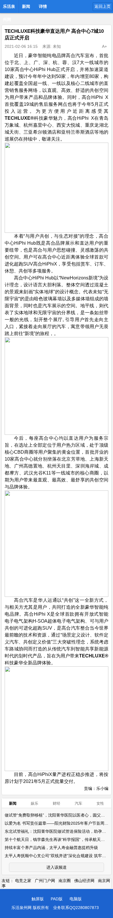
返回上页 (102, 6)
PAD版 (57, 899)
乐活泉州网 (9, 8)
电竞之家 (23, 880)
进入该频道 (56, 867)
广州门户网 (45, 880)
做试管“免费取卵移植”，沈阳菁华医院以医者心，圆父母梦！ (59, 815)
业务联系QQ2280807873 (76, 907)
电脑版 (76, 899)
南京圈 (65, 880)
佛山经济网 (84, 880)
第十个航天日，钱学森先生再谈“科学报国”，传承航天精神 (57, 839)
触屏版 (38, 899)
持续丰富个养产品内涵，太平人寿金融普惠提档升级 (51, 847)
